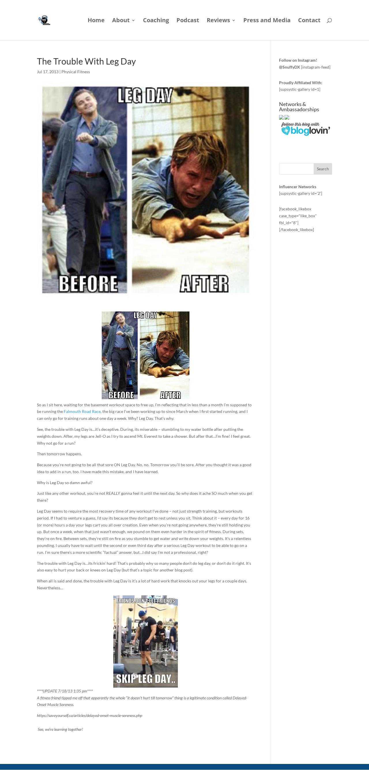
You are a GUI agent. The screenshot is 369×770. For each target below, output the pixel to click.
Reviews (218, 21)
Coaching (156, 21)
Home (96, 21)
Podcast (187, 21)
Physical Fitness (75, 71)
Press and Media (267, 21)
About (121, 21)
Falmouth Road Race (82, 411)
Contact (309, 21)
